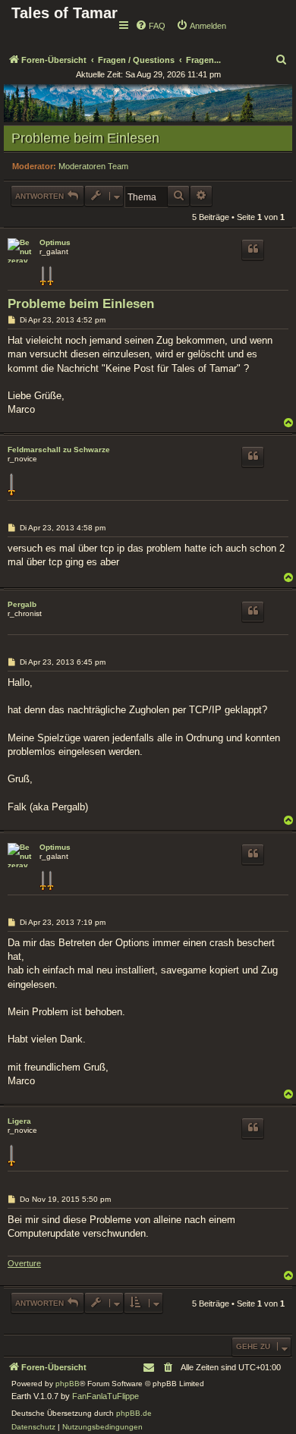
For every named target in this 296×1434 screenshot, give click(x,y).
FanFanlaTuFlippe (105, 1396)
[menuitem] (150, 26)
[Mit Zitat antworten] (252, 249)
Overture (24, 1263)
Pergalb (22, 604)
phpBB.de (134, 1413)
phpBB (67, 1383)
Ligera (19, 1121)
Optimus (55, 242)
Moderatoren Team (93, 166)
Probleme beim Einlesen (85, 138)
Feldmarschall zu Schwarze (59, 449)
